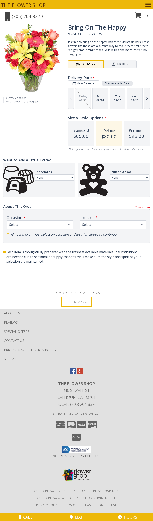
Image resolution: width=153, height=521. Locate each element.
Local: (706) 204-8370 (76, 404)
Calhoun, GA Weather (54, 498)
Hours (129, 517)
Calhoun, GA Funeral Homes (56, 491)
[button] (141, 16)
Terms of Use (106, 505)
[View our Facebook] (73, 373)
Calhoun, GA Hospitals (100, 491)
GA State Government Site (95, 498)
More (74, 55)
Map (78, 517)
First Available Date (117, 83)
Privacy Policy (47, 505)
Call (26, 517)
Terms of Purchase (78, 505)
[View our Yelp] (80, 373)
